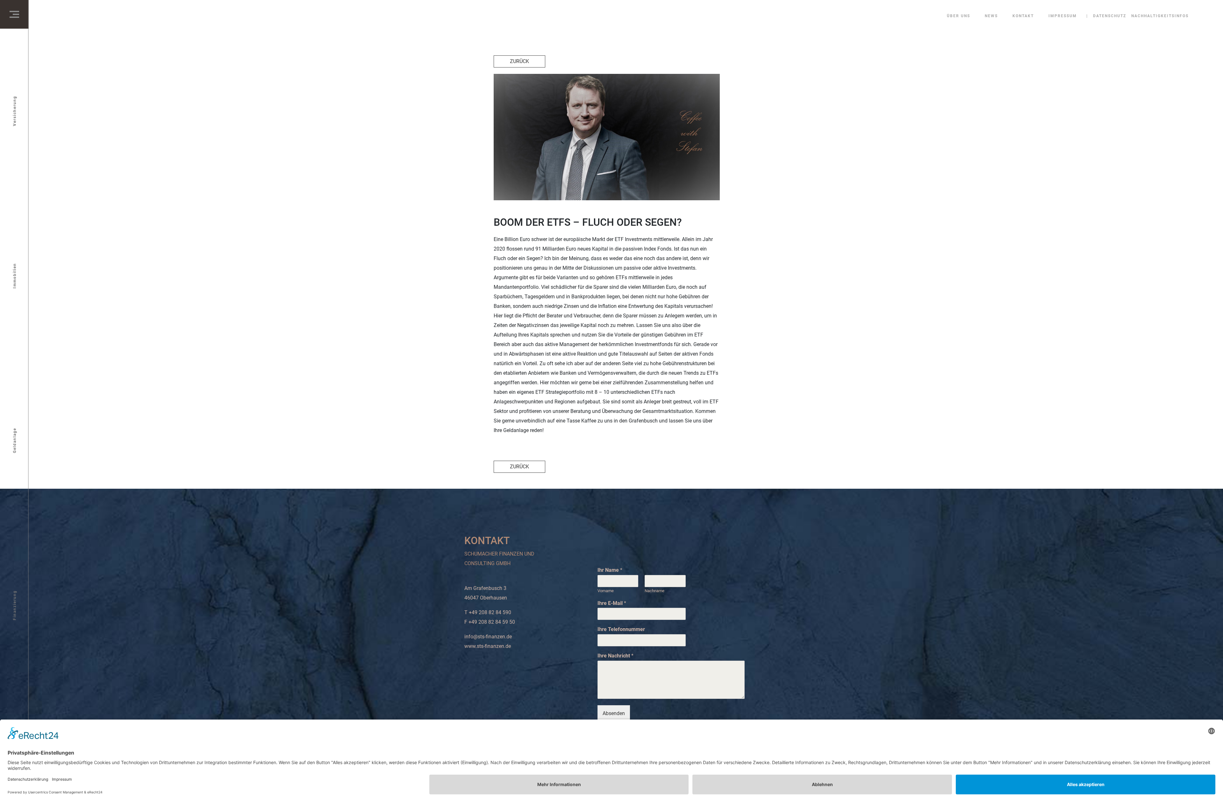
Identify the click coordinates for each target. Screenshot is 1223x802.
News (991, 16)
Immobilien (14, 275)
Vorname (605, 590)
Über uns (958, 16)
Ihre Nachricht (615, 656)
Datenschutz (1109, 16)
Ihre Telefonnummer (621, 629)
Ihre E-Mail (611, 603)
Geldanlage (14, 440)
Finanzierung (14, 605)
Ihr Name (609, 570)
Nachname (654, 590)
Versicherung (14, 111)
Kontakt (1023, 16)
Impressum (1062, 16)
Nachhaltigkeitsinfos (1160, 16)
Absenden (614, 713)
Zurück (519, 61)
